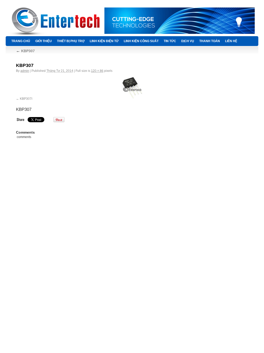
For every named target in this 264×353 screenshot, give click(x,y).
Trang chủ (20, 41)
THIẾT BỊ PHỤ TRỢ (71, 41)
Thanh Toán (209, 41)
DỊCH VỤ (187, 41)
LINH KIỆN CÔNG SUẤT (141, 41)
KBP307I (26, 99)
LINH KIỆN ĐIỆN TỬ (104, 41)
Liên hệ (231, 41)
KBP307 (25, 51)
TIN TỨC (170, 41)
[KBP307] (132, 87)
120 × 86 (97, 71)
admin (24, 71)
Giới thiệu (43, 41)
